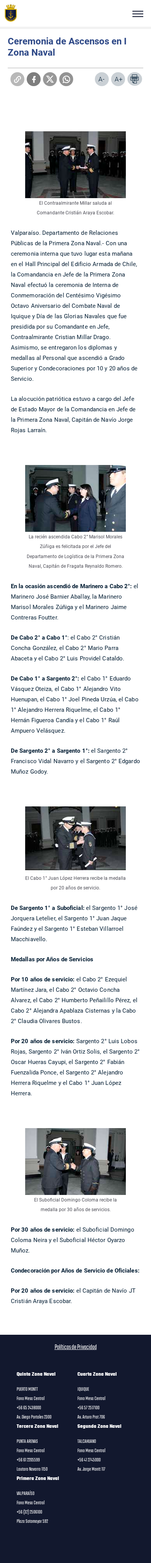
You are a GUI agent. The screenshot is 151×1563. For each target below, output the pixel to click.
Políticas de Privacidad (76, 1347)
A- (101, 79)
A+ (119, 79)
